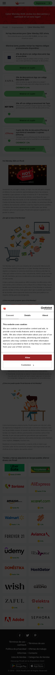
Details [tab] (27, 315)
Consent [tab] (10, 315)
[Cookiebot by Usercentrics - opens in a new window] (41, 308)
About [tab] (45, 315)
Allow (27, 357)
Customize (26, 365)
